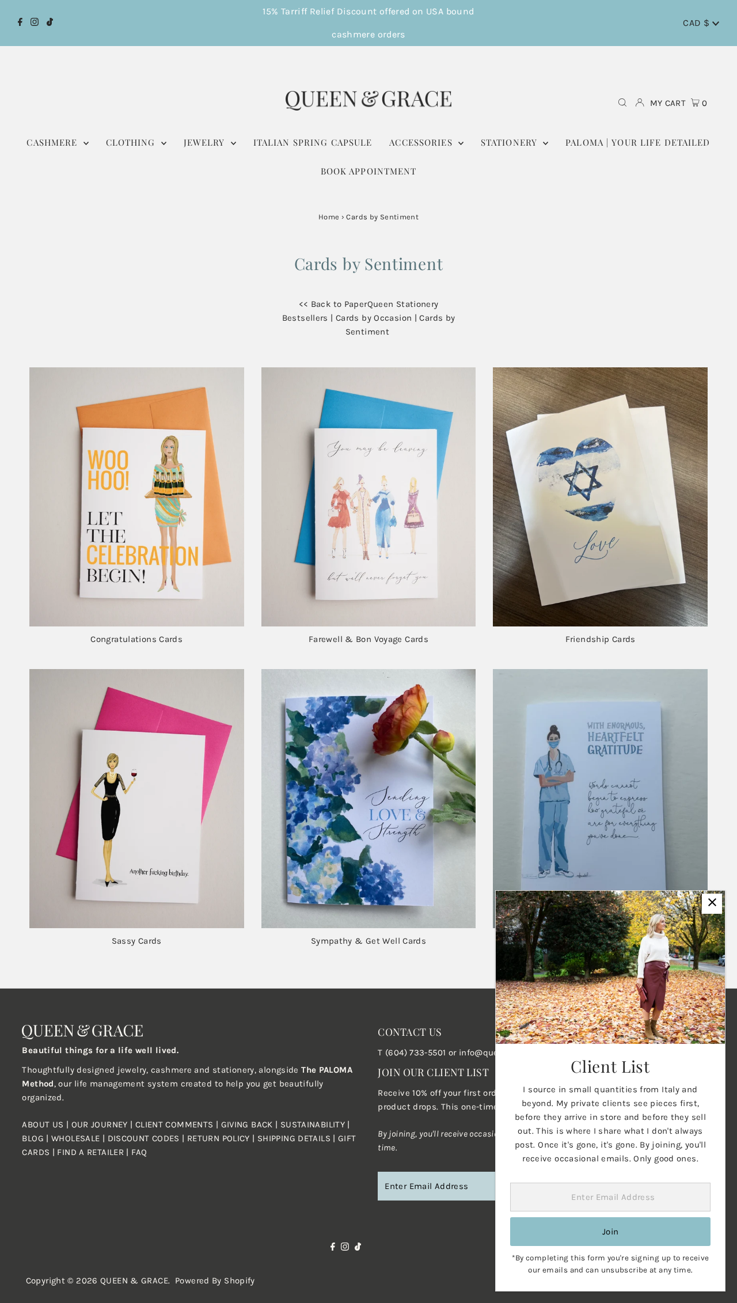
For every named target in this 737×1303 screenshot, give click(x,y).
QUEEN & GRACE (134, 1280)
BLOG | (36, 1138)
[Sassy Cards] (136, 798)
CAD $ (697, 22)
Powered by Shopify (215, 1280)
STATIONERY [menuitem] (510, 142)
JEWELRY (206, 142)
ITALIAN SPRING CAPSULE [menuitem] (313, 142)
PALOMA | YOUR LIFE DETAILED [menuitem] (637, 142)
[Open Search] (622, 103)
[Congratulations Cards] (136, 496)
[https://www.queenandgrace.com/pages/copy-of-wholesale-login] (186, 1138)
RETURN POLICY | (222, 1138)
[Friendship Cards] (600, 496)
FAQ (139, 1152)
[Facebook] (20, 23)
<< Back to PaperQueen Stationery (369, 304)
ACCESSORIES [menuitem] (422, 142)
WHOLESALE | (79, 1138)
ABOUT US (42, 1124)
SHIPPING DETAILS (293, 1138)
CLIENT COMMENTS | (178, 1124)
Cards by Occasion (374, 318)
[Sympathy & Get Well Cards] (368, 798)
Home (329, 216)
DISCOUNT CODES (144, 1138)
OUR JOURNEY (101, 1124)
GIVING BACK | (250, 1124)
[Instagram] (34, 23)
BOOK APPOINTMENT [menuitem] (369, 171)
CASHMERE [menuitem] (53, 142)
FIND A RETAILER (90, 1152)
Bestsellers (305, 318)
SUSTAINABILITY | (315, 1124)
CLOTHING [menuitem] (132, 142)
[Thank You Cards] (600, 798)
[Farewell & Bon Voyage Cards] (368, 496)
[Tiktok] (50, 23)
